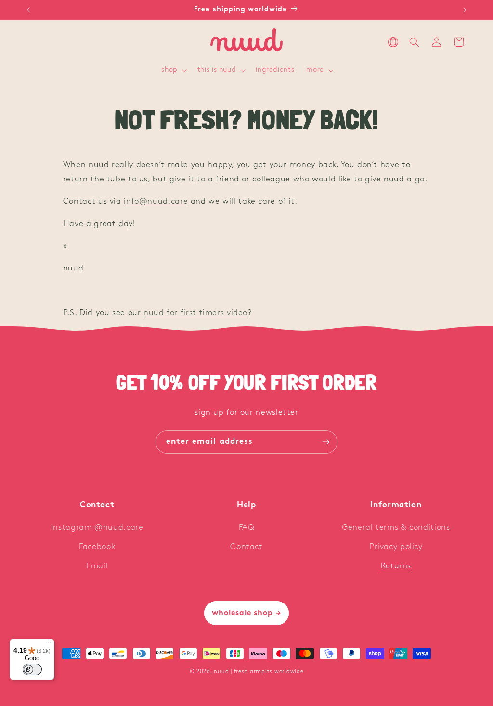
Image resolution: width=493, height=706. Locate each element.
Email (97, 566)
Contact (246, 547)
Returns (396, 566)
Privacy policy (396, 547)
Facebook (97, 547)
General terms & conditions (396, 528)
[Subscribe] (326, 442)
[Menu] (48, 644)
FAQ (247, 528)
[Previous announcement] (28, 9)
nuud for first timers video (195, 313)
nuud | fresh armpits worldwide (258, 672)
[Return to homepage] (246, 42)
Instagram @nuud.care (97, 528)
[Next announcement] (464, 9)
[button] (173, 70)
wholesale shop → (247, 613)
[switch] (32, 669)
